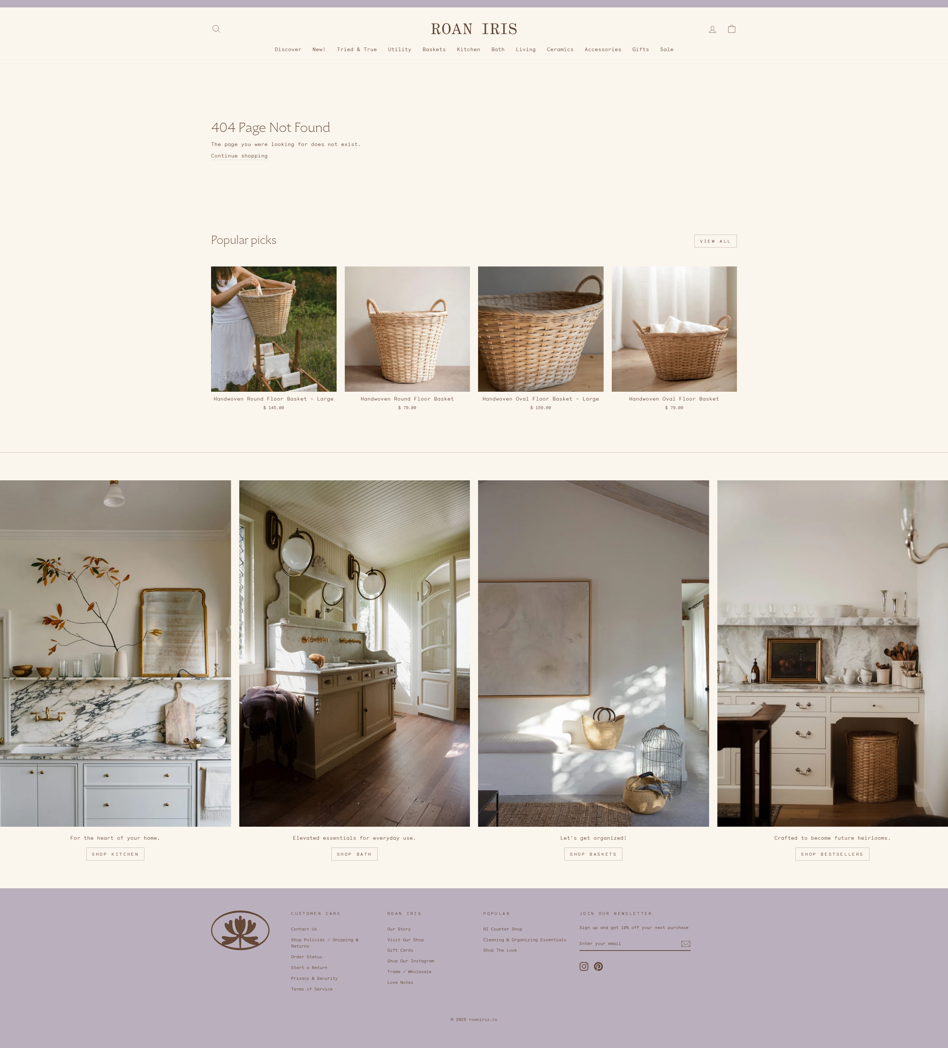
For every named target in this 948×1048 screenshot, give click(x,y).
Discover (288, 49)
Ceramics (560, 49)
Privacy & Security (314, 978)
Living (526, 49)
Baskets (434, 49)
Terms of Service (312, 989)
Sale (667, 49)
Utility (399, 49)
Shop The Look (500, 950)
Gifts (640, 49)
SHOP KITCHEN (115, 854)
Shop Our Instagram (410, 961)
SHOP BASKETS (593, 854)
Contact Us (304, 929)
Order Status (306, 957)
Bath (498, 49)
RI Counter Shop (502, 929)
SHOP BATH (354, 854)
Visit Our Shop (405, 939)
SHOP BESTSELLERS (832, 854)
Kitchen (468, 49)
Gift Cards (400, 950)
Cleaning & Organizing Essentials (524, 939)
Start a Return (309, 967)
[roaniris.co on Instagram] (584, 966)
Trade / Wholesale (409, 971)
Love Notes (400, 982)
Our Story (399, 929)
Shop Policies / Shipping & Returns (324, 942)
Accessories (603, 49)
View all (715, 241)
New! (319, 49)
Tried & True (357, 49)
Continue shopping (239, 155)
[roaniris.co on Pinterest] (598, 966)
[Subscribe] (686, 943)
